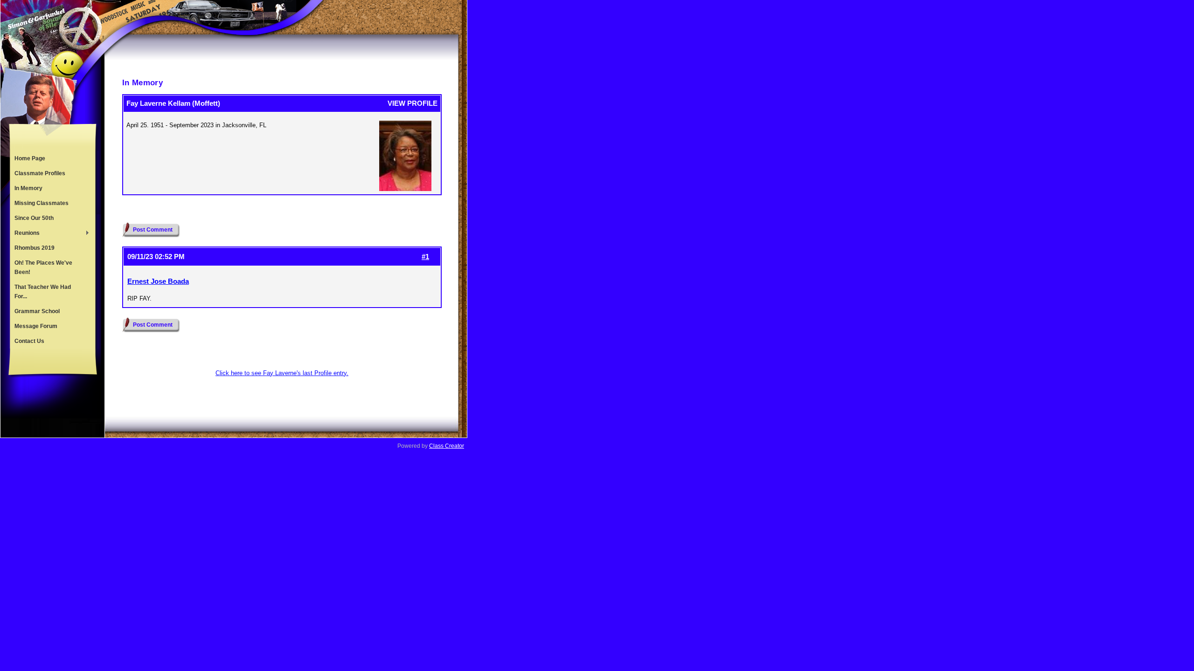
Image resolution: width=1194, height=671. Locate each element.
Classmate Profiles (39, 173)
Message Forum (35, 326)
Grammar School (37, 311)
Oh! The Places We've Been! (43, 267)
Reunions (25, 234)
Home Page (29, 158)
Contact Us (29, 341)
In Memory (28, 188)
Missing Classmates (41, 203)
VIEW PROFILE (412, 103)
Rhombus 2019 (34, 248)
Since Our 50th (34, 218)
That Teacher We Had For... (42, 292)
